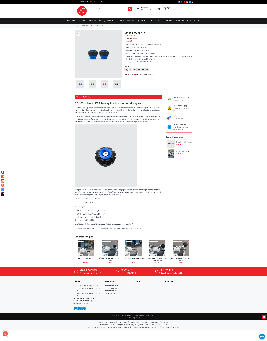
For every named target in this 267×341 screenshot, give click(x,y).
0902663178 (84, 2)
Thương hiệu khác (127, 21)
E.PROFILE (180, 21)
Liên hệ (161, 21)
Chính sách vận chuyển (112, 288)
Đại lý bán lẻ (142, 21)
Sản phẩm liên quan (84, 236)
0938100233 (180, 119)
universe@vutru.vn (101, 2)
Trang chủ (70, 21)
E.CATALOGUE (192, 21)
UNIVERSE (93, 21)
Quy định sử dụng (110, 293)
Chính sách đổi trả (110, 291)
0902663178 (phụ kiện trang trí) (87, 298)
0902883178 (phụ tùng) (84, 301)
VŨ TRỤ (102, 21)
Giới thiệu (81, 21)
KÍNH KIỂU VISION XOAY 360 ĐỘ (133, 258)
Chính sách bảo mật (111, 286)
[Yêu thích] (78, 34)
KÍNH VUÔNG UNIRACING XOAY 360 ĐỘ (109, 259)
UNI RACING (112, 21)
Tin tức (153, 21)
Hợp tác (170, 21)
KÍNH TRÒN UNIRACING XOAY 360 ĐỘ (181, 259)
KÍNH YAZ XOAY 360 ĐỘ (86, 258)
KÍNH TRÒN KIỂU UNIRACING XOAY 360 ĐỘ (157, 259)
